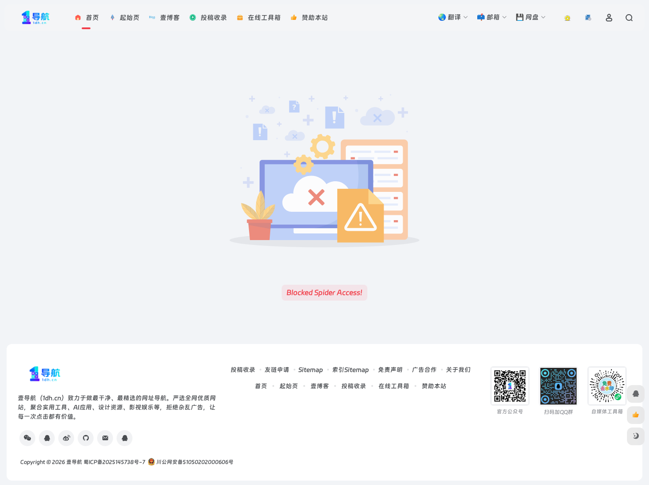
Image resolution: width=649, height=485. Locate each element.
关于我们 (458, 369)
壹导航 (74, 462)
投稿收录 (242, 369)
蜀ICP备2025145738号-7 (114, 462)
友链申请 (276, 369)
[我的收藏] (567, 17)
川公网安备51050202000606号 (194, 462)
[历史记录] (588, 17)
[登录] (609, 17)
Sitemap (310, 369)
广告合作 (424, 369)
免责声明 (390, 369)
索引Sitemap (350, 369)
